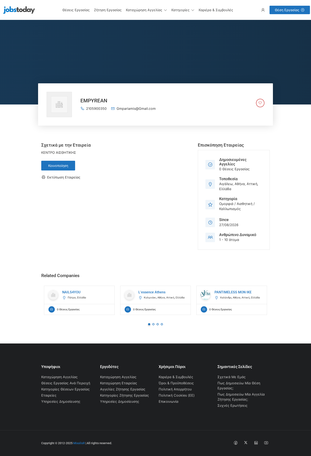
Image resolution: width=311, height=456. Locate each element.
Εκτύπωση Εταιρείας (63, 177)
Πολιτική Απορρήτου (175, 389)
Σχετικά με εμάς (231, 377)
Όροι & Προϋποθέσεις (176, 383)
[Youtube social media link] (266, 442)
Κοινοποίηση (58, 165)
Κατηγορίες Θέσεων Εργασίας (65, 389)
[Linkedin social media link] (256, 442)
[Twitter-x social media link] (245, 442)
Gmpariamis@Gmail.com (136, 108)
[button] (146, 10)
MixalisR (79, 443)
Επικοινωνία (168, 401)
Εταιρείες (48, 395)
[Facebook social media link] (235, 442)
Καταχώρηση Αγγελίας (59, 377)
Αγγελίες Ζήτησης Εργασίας (122, 389)
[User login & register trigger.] (263, 10)
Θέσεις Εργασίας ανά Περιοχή (65, 383)
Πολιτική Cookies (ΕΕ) (177, 395)
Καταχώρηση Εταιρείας (118, 383)
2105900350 (96, 108)
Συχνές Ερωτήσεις (232, 405)
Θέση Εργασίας (287, 10)
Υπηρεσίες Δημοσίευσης (60, 401)
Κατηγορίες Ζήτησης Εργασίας (124, 395)
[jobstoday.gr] (17, 9)
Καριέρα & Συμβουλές (176, 377)
